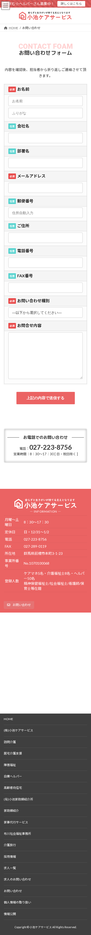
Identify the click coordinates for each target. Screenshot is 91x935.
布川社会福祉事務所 (17, 834)
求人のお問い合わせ (17, 879)
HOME (8, 719)
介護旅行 (10, 845)
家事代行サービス (16, 822)
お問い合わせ (13, 891)
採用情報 (10, 856)
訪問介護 (10, 742)
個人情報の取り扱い (17, 902)
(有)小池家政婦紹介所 (18, 799)
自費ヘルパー (13, 776)
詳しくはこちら (71, 4)
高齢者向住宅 (13, 788)
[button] (19, 605)
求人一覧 (10, 868)
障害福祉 (10, 765)
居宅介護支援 (13, 753)
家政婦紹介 (11, 811)
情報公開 (10, 914)
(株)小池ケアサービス (18, 730)
